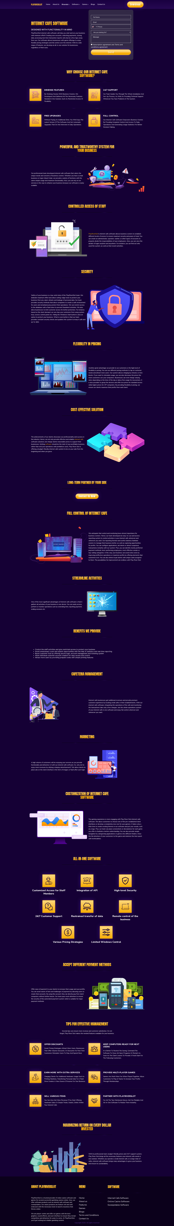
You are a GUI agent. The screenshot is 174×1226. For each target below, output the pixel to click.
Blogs (93, 4)
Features (83, 1204)
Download (135, 4)
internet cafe (79, 439)
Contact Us (101, 4)
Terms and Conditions (89, 1215)
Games (82, 1208)
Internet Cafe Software (118, 1198)
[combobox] (94, 27)
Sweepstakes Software (118, 1205)
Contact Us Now (87, 496)
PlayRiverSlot (93, 234)
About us (56, 4)
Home (48, 4)
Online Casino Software (118, 1201)
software (48, 444)
